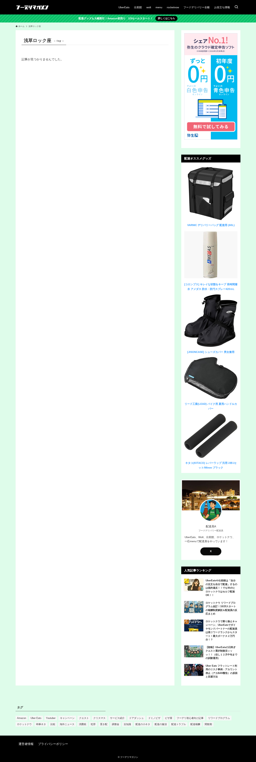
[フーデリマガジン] (32, 7)
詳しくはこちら (166, 18)
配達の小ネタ (142, 724)
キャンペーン (67, 718)
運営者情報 (26, 744)
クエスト (84, 718)
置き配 (103, 724)
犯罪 (93, 724)
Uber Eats (36, 718)
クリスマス (99, 718)
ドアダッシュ (136, 718)
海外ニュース (67, 724)
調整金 (115, 724)
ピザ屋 (168, 718)
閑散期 (208, 724)
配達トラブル (178, 724)
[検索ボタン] (236, 7)
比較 (52, 724)
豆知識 (127, 724)
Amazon (21, 718)
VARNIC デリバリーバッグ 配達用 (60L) (211, 225)
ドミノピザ (154, 718)
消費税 (82, 724)
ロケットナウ (24, 724)
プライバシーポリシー (53, 744)
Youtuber (50, 718)
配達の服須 (161, 724)
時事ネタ (41, 724)
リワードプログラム (219, 718)
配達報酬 (195, 724)
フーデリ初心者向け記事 (190, 718)
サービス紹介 (117, 718)
